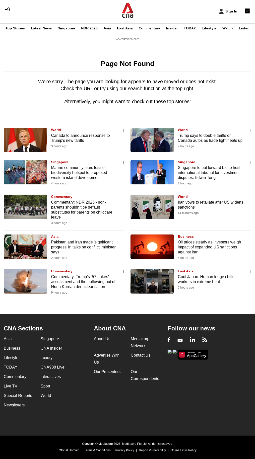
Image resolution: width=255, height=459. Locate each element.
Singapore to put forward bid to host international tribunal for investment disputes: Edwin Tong (209, 172)
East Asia (125, 28)
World (56, 130)
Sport (45, 386)
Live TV (10, 386)
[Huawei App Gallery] (193, 355)
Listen (244, 28)
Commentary (149, 28)
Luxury (47, 358)
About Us (102, 339)
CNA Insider (51, 348)
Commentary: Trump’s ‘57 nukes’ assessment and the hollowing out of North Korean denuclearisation (83, 282)
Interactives (51, 377)
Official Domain (69, 450)
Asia (107, 28)
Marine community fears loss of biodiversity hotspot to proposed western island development (79, 172)
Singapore (66, 28)
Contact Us (140, 355)
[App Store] (175, 354)
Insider (172, 28)
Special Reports (18, 395)
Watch (227, 28)
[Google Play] (170, 354)
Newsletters (14, 405)
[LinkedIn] (192, 340)
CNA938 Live (52, 367)
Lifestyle (209, 28)
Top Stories (15, 28)
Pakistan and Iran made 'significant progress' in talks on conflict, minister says (83, 247)
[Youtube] (180, 340)
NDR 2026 (89, 28)
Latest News (41, 28)
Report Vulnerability (152, 450)
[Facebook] (169, 340)
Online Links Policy (183, 450)
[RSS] (204, 340)
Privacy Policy (124, 450)
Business (186, 236)
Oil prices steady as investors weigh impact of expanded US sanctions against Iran (209, 247)
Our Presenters (107, 372)
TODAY (190, 28)
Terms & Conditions (97, 450)
